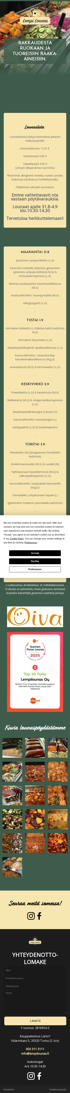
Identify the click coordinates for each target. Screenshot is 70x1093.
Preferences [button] (31, 542)
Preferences (35, 569)
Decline (35, 561)
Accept (35, 553)
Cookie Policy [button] (17, 538)
